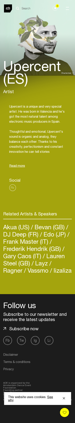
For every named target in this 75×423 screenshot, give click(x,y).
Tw (21, 340)
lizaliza (62, 270)
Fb (12, 187)
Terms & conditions (16, 361)
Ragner (13, 270)
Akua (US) (17, 226)
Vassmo (38, 270)
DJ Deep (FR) (21, 234)
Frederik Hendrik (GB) (32, 248)
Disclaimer (66, 73)
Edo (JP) (54, 234)
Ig (35, 340)
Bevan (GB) (49, 226)
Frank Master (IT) (26, 241)
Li (49, 340)
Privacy (8, 369)
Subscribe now (24, 328)
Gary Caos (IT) (23, 255)
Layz (41, 263)
